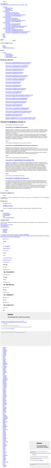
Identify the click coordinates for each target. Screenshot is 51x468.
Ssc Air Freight (10, 235)
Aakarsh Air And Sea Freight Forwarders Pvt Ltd (35, 235)
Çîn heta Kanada (6, 22)
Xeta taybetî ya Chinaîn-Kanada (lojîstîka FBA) (14, 27)
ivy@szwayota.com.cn (4, 226)
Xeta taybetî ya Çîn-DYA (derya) (11, 12)
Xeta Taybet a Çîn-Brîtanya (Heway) (12, 19)
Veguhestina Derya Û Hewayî (19, 235)
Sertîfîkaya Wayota (8, 206)
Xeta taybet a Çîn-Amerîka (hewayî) (12, 13)
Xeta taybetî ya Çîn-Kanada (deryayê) (12, 23)
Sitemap (21, 234)
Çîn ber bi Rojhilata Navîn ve (9, 28)
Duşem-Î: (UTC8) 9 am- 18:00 (6, 224)
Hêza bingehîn (8, 9)
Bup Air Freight (3, 235)
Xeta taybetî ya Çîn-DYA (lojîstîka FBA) (13, 15)
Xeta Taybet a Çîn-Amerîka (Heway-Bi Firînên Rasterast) (16, 109)
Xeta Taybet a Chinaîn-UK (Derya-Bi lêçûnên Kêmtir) (16, 99)
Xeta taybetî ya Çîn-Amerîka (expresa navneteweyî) (15, 14)
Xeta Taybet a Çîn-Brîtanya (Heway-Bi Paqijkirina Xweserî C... (18, 96)
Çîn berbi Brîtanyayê (7, 17)
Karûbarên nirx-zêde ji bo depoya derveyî (13, 115)
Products (4, 46)
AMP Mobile (26, 234)
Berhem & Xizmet (9, 8)
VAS (4, 33)
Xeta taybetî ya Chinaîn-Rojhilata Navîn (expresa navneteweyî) (17, 31)
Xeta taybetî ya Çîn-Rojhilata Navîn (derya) (14, 29)
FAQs (4, 35)
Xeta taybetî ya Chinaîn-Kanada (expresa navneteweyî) (16, 26)
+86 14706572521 (6, 248)
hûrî (7, 140)
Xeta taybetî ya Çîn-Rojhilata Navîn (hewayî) (14, 30)
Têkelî (4, 37)
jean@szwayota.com (7, 259)
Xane (4, 45)
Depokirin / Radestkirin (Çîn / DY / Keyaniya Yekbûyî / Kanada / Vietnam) (20, 118)
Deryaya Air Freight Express (14, 236)
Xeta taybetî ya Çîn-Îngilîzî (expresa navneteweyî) (15, 20)
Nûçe (4, 36)
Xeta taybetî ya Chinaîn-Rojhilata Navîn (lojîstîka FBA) (16, 32)
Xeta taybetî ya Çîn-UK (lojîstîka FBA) (13, 21)
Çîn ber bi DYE (6, 11)
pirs (6, 140)
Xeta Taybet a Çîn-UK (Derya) (11, 18)
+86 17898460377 (4, 225)
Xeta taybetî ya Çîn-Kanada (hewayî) (12, 24)
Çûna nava (5, 6)
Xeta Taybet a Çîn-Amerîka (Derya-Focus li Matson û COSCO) (18, 112)
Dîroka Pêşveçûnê (9, 10)
